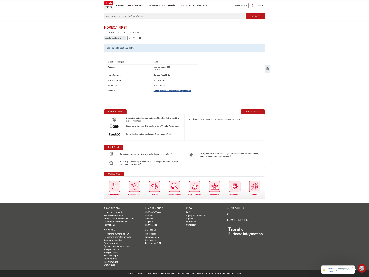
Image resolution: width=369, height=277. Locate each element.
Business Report (111, 255)
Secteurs (149, 215)
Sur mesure (150, 240)
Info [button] (182, 5)
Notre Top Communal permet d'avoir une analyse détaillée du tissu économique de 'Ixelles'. (148, 162)
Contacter (191, 225)
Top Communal (111, 262)
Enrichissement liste (113, 215)
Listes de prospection (114, 212)
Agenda (189, 219)
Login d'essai (240, 5)
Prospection (151, 234)
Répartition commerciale (115, 222)
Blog (192, 5)
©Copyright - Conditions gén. (138, 273)
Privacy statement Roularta (174, 273)
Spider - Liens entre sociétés (117, 246)
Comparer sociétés (113, 240)
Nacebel (149, 219)
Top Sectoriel (110, 259)
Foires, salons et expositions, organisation (172, 91)
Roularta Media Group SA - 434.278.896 (200, 273)
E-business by (234, 273)
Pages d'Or (150, 222)
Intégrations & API (153, 243)
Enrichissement (152, 237)
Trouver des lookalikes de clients (119, 219)
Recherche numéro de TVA (116, 234)
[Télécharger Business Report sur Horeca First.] (268, 69)
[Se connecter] (252, 5)
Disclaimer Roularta (156, 273)
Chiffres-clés (151, 225)
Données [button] (172, 5)
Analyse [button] (139, 5)
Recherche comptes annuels (117, 237)
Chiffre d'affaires (153, 212)
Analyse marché (111, 249)
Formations (109, 225)
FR (259, 5)
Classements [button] (155, 5)
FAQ (188, 212)
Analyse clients (111, 252)
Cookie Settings (220, 273)
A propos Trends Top (196, 215)
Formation (191, 222)
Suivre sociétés (111, 243)
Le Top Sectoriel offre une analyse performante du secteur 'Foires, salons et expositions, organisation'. (229, 154)
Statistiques (109, 265)
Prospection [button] (123, 5)
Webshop (202, 5)
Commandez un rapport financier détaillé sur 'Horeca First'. (145, 154)
